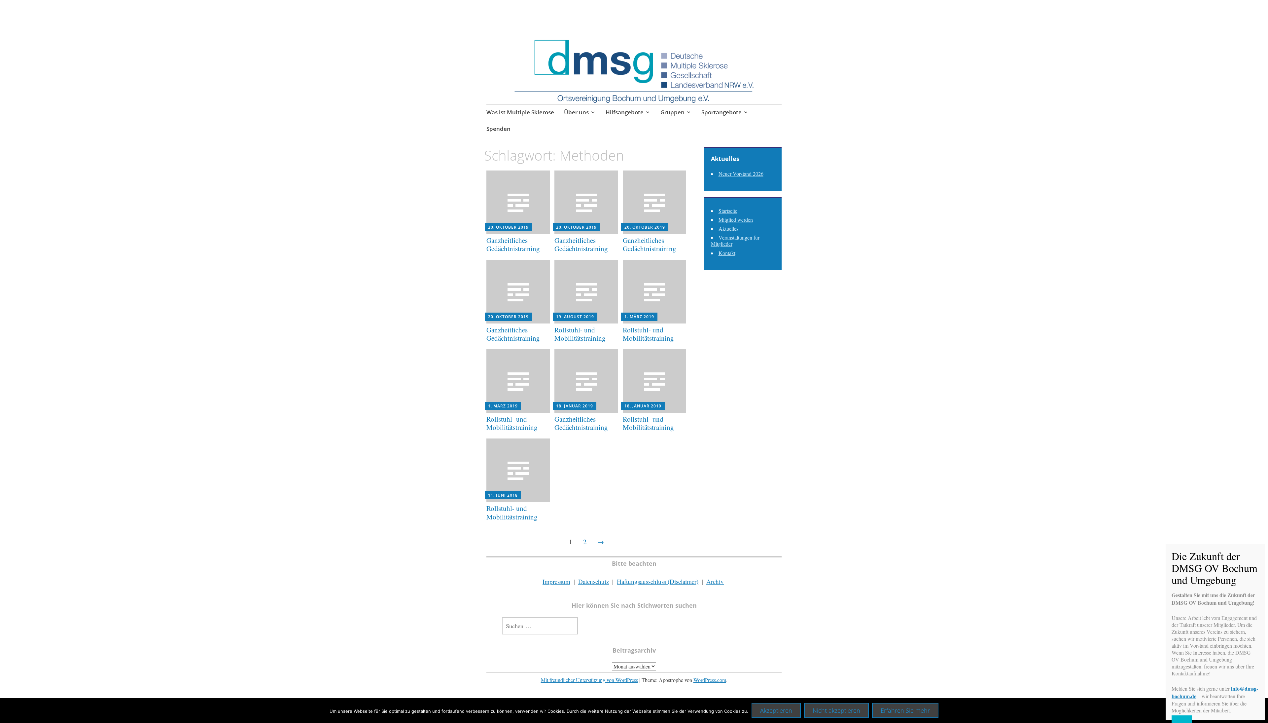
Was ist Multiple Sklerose (520, 112)
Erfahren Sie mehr (905, 710)
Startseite (728, 210)
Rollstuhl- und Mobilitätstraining (580, 334)
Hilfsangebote (625, 112)
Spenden (498, 129)
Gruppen (672, 112)
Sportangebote (721, 112)
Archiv (715, 581)
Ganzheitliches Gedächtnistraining (513, 244)
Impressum (556, 581)
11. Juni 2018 (503, 495)
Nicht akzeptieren (836, 710)
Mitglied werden (736, 219)
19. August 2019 (575, 317)
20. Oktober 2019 (508, 227)
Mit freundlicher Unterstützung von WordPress (589, 679)
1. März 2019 (639, 317)
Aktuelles (728, 228)
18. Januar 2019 (574, 406)
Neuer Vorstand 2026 (741, 173)
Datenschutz (593, 581)
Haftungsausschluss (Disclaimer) (657, 581)
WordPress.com (709, 679)
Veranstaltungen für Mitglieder (735, 240)
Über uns (576, 112)
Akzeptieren (776, 710)
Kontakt (727, 252)
